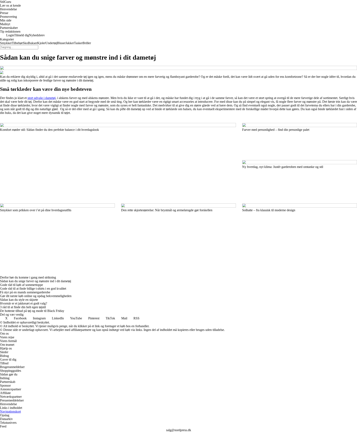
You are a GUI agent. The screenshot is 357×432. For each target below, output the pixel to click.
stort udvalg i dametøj (41, 98)
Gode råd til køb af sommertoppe (21, 285)
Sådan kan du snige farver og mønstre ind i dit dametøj (35, 281)
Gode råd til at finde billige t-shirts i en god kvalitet (33, 288)
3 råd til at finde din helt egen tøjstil (23, 307)
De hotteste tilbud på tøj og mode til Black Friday (32, 311)
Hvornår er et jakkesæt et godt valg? (23, 303)
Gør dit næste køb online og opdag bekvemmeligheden (35, 296)
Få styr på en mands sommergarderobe (25, 292)
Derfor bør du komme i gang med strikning (28, 277)
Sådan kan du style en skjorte (19, 299)
